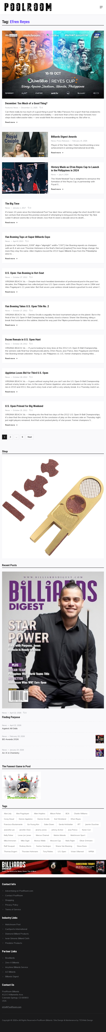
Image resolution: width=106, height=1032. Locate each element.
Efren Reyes (76, 819)
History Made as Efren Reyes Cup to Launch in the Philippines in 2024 (75, 168)
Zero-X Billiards (12, 962)
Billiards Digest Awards (64, 136)
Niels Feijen (70, 841)
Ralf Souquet (9, 846)
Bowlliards (10, 958)
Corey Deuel (9, 819)
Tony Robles (48, 851)
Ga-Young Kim (33, 824)
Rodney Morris (25, 846)
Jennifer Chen (25, 830)
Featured (9, 107)
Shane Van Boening (64, 846)
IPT (79, 824)
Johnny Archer (57, 830)
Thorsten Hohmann (30, 851)
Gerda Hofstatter (66, 824)
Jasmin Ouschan (92, 824)
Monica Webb (40, 841)
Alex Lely (7, 813)
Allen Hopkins (39, 813)
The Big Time (12, 203)
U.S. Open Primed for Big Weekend (24, 406)
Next (30, 437)
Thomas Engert (10, 851)
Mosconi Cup (55, 841)
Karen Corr (86, 830)
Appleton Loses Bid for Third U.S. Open (26, 372)
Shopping (9, 900)
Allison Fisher (55, 813)
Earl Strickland (60, 819)
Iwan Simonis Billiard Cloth (17, 938)
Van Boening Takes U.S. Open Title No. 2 (27, 306)
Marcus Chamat (42, 835)
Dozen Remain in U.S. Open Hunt (23, 339)
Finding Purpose (11, 717)
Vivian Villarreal (77, 851)
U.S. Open (62, 851)
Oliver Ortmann (86, 841)
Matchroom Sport (78, 835)
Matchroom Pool (12, 924)
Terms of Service (13, 909)
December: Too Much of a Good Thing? (26, 103)
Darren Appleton (26, 819)
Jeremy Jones (41, 830)
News (15, 107)
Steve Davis (82, 846)
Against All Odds (10, 728)
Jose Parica (72, 830)
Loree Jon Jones (24, 835)
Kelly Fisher (8, 835)
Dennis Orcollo (43, 819)
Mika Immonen (10, 841)
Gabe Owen (49, 824)
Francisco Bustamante (13, 824)
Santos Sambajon (43, 846)
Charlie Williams (80, 813)
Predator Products (13, 943)
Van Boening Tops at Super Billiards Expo (27, 236)
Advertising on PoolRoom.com (19, 890)
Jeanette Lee (9, 830)
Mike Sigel (25, 841)
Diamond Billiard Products (17, 933)
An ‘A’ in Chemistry (10, 753)
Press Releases (63, 141)
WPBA (91, 851)
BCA (67, 813)
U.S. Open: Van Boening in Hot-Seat (24, 273)
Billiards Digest (12, 976)
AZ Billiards (10, 972)
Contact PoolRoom (14, 895)
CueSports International (16, 929)
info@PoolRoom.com (11, 1007)
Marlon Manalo (60, 835)
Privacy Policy (11, 904)
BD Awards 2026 (10, 739)
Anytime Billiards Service (16, 967)
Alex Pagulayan (22, 813)
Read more (11, 122)
